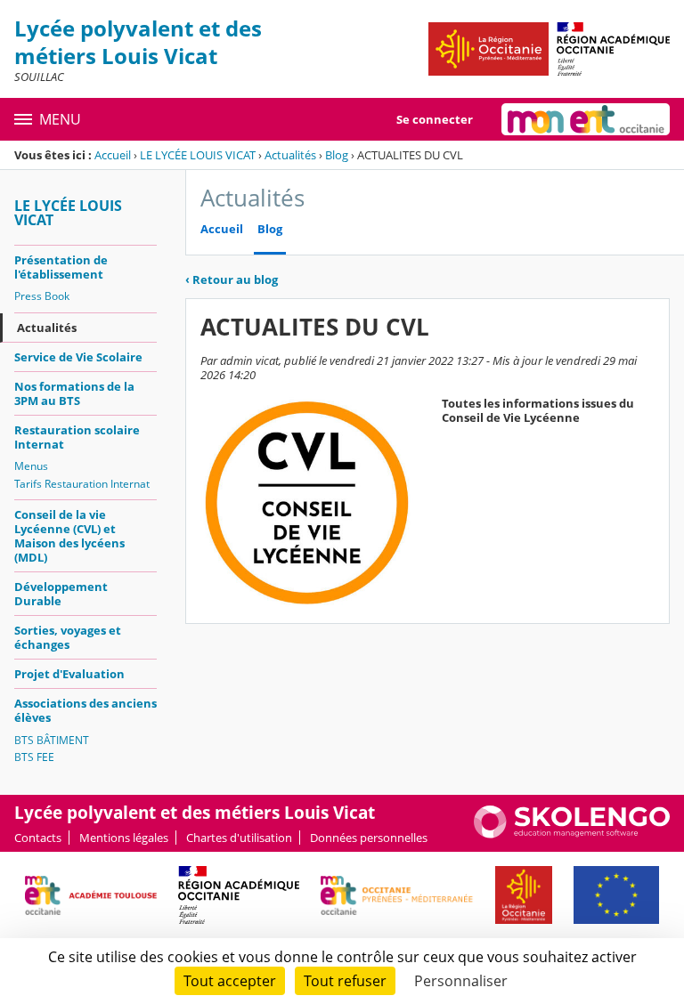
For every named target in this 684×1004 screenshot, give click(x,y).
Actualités (290, 155)
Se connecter (434, 119)
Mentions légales (123, 837)
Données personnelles (369, 837)
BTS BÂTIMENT (51, 740)
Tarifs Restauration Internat (82, 483)
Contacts (37, 837)
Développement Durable (61, 594)
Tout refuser (345, 981)
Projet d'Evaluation (69, 674)
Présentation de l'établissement (61, 267)
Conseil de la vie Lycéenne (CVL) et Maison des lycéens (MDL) (69, 535)
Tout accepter (229, 981)
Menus (31, 466)
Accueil (112, 155)
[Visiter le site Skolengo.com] (572, 834)
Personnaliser (461, 981)
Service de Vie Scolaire (78, 357)
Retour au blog (231, 279)
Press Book (41, 296)
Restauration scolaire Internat (77, 437)
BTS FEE (34, 757)
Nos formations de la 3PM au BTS (74, 393)
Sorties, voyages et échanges (67, 637)
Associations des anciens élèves (85, 710)
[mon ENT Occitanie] (585, 119)
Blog (336, 155)
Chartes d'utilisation (239, 837)
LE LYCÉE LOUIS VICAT (198, 155)
